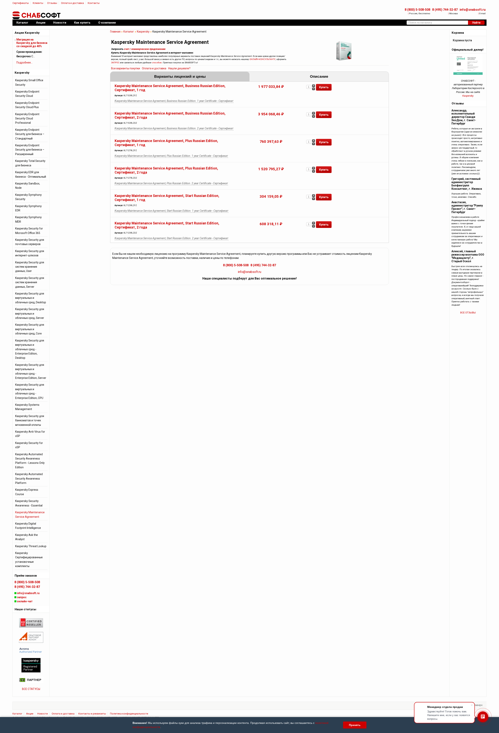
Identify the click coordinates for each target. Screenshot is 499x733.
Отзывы (52, 3)
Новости (42, 713)
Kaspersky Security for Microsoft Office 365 (29, 230)
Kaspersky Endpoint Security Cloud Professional (27, 118)
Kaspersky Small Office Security (29, 82)
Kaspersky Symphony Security (28, 197)
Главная (115, 31)
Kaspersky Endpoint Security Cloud (27, 93)
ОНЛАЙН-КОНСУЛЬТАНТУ (262, 59)
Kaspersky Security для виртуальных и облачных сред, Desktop (30, 298)
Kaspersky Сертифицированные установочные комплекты (29, 559)
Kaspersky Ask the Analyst (26, 537)
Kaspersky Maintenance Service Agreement (30, 514)
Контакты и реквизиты (92, 713)
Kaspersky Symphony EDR (28, 208)
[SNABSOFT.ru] (36, 15)
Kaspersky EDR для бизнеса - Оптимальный (30, 174)
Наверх (478, 705)
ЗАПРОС (115, 62)
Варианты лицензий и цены (180, 76)
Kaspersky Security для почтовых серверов (29, 242)
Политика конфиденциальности (129, 713)
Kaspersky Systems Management (27, 407)
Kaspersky (143, 31)
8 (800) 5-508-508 (417, 9)
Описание (319, 76)
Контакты (94, 3)
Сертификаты (20, 3)
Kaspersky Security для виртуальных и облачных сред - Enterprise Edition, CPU (29, 391)
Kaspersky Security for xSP (29, 445)
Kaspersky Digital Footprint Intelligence (28, 525)
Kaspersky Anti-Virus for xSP (30, 434)
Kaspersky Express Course (26, 492)
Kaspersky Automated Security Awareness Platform (29, 478)
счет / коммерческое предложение (144, 49)
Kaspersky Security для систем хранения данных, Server (29, 282)
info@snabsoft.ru (473, 9)
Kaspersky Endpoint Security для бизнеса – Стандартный (29, 134)
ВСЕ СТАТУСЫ (31, 689)
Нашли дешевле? (179, 68)
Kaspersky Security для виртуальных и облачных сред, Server (29, 313)
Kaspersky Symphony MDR (28, 219)
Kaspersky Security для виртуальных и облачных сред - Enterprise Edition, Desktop (29, 349)
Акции (29, 713)
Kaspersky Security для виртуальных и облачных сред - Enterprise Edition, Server (30, 371)
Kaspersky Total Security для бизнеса (30, 163)
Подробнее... (24, 62)
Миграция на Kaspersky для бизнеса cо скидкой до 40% (31, 43)
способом (157, 62)
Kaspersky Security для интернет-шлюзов (29, 253)
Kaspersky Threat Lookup (30, 546)
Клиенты (38, 3)
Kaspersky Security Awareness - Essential (28, 503)
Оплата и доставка (72, 3)
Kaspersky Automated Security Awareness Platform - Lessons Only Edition (30, 461)
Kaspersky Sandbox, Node (27, 185)
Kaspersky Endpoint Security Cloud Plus (27, 105)
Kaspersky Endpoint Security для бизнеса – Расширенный (29, 150)
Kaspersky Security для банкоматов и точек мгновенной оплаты (29, 420)
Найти (476, 22)
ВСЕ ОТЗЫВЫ (468, 312)
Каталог (128, 31)
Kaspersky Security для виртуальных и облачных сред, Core (29, 329)
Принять (355, 725)
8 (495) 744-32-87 (445, 9)
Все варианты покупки (125, 68)
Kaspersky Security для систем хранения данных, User (29, 267)
